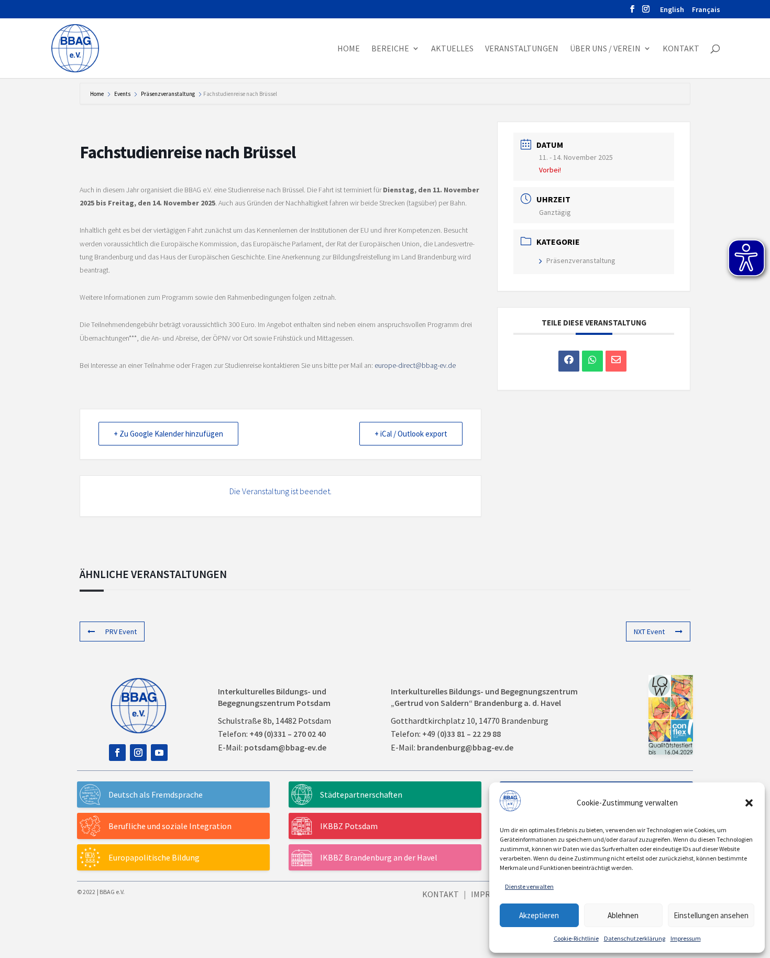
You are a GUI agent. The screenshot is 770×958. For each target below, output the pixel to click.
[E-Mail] (616, 361)
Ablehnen (623, 915)
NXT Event (649, 631)
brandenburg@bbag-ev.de (465, 747)
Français (706, 10)
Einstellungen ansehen (711, 915)
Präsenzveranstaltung (168, 93)
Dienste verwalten (529, 886)
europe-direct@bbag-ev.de (415, 365)
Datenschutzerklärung (634, 938)
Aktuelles (452, 49)
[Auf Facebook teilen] (568, 361)
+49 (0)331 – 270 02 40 (287, 733)
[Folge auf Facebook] (117, 752)
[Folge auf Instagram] (138, 752)
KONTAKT (440, 894)
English (672, 10)
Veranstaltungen (521, 49)
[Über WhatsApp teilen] (592, 361)
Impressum (685, 938)
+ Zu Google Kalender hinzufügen (168, 434)
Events (122, 93)
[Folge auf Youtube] (159, 752)
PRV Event (121, 631)
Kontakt (681, 49)
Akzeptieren (539, 915)
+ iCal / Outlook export (411, 434)
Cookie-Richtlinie (576, 938)
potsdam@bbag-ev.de (285, 747)
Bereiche (390, 49)
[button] (749, 803)
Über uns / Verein (605, 49)
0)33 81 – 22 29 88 (470, 733)
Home (348, 49)
